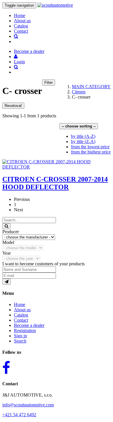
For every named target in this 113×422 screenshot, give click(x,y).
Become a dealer (29, 325)
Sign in (20, 335)
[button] (16, 56)
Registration (25, 330)
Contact (21, 31)
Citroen (78, 91)
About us (22, 20)
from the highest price (91, 151)
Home (19, 15)
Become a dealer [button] (29, 51)
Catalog (21, 25)
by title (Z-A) (83, 141)
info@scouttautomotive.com (28, 404)
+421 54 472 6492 (19, 414)
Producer (10, 231)
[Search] (6, 226)
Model (8, 242)
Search (20, 340)
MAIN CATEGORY (91, 86)
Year (6, 253)
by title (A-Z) (83, 136)
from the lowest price (90, 146)
